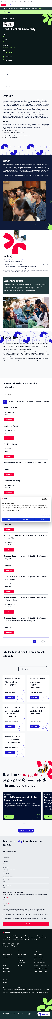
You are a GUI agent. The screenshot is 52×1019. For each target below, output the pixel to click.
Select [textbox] (4, 881)
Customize (25, 519)
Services (20, 957)
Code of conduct (38, 960)
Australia (5, 957)
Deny (9, 519)
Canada (5, 960)
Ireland (4, 965)
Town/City (6, 903)
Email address (6, 873)
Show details (45, 515)
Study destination (7, 885)
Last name (6, 861)
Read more (9, 817)
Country (5, 897)
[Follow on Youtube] (13, 945)
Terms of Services (29, 1014)
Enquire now (9, 419)
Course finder (22, 954)
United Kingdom (7, 954)
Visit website (8, 60)
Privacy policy (38, 1014)
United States (6, 971)
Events (20, 965)
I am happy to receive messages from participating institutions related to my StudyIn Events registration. (25, 919)
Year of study (6, 879)
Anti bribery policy (39, 957)
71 (44, 641)
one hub (41, 8)
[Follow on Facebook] (8, 945)
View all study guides (25, 830)
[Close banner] (49, 498)
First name (6, 855)
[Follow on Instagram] (17, 945)
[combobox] (5, 870)
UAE (4, 963)
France (4, 974)
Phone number (6, 867)
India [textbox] (4, 899)
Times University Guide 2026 (16, 260)
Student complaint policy (41, 968)
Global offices (38, 954)
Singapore (5, 982)
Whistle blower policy (40, 963)
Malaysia (5, 979)
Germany (5, 977)
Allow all (42, 519)
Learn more (10, 697)
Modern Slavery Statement (41, 965)
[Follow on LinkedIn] (4, 945)
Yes (3, 4)
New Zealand (6, 968)
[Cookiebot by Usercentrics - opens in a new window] (41, 499)
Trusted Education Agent (41, 971)
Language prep (22, 960)
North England (8, 56)
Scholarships (21, 963)
